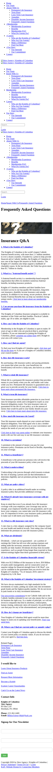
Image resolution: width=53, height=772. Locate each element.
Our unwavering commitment (13, 596)
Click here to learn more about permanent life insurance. (25, 388)
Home (3, 203)
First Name (5, 727)
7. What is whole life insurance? (15, 375)
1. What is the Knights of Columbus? (17, 247)
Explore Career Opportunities (13, 686)
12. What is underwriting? (12, 467)
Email (3, 745)
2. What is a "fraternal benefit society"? (18, 273)
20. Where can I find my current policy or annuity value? (26, 627)
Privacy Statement (8, 764)
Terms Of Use (23, 764)
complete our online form (26, 336)
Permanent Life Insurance (11, 645)
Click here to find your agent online (15, 433)
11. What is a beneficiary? (12, 455)
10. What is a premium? (11, 440)
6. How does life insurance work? (15, 358)
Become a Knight (8, 681)
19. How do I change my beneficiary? (17, 612)
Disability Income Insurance (12, 655)
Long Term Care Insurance (12, 650)
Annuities (5, 652)
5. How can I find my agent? (13, 343)
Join (4, 755)
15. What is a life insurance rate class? (17, 521)
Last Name (5, 736)
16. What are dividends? (11, 536)
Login (3, 129)
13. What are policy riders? (13, 484)
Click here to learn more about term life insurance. (26, 411)
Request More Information (12, 677)
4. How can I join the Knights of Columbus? (20, 324)
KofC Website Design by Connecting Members (20, 767)
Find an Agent (7, 673)
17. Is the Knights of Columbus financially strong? (23, 557)
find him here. (22, 637)
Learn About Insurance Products (14, 668)
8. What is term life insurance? (14, 394)
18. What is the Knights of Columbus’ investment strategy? (26, 579)
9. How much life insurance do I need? (17, 416)
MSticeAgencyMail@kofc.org (19, 715)
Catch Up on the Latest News (13, 690)
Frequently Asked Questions (12, 657)
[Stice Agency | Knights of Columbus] (17, 60)
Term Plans (5, 648)
